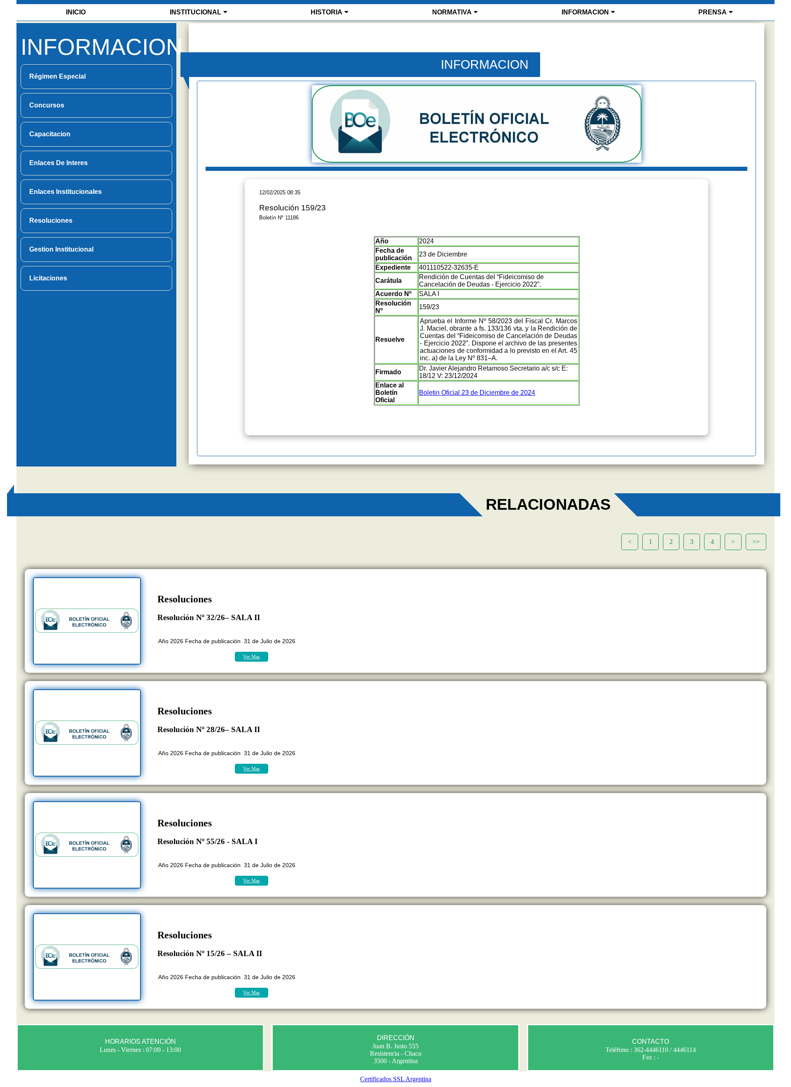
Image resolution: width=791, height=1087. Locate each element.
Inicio (76, 12)
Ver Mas (251, 657)
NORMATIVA (452, 12)
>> (756, 541)
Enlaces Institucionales (65, 191)
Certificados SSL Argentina (395, 1078)
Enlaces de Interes (58, 162)
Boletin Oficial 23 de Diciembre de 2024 (477, 392)
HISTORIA (326, 12)
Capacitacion (49, 134)
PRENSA (712, 12)
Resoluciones (51, 220)
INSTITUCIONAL (195, 12)
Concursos (46, 105)
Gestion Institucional (61, 249)
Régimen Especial (57, 76)
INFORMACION (585, 12)
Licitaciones (48, 278)
